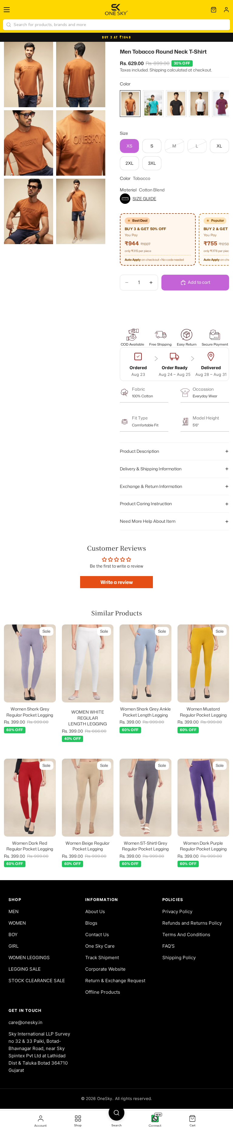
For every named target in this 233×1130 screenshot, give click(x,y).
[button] (174, 198)
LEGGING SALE (24, 969)
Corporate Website (105, 969)
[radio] (130, 103)
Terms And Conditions (186, 934)
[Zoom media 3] (28, 143)
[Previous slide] (10, 663)
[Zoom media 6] (80, 211)
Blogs (91, 923)
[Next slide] (49, 663)
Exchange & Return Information (151, 486)
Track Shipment (102, 957)
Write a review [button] (116, 582)
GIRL (13, 946)
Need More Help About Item (147, 521)
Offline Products (102, 992)
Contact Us (97, 934)
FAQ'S (168, 946)
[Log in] (226, 9)
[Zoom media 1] (28, 74)
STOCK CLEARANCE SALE (36, 980)
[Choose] (46, 693)
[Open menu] (6, 9)
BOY (13, 934)
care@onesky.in (25, 1022)
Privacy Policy (177, 911)
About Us (95, 911)
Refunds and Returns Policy (192, 923)
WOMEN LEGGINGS (29, 957)
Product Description (139, 451)
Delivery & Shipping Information (150, 469)
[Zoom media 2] (80, 74)
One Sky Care (100, 946)
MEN (13, 911)
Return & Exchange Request (115, 980)
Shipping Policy (179, 957)
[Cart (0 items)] (213, 9)
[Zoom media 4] (80, 143)
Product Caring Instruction (146, 503)
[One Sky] (116, 9)
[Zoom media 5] (28, 211)
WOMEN (17, 923)
